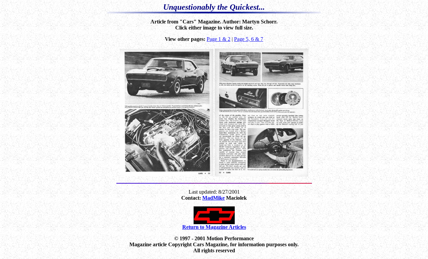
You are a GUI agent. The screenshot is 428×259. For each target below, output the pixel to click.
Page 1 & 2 (218, 39)
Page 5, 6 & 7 (248, 39)
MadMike (213, 198)
